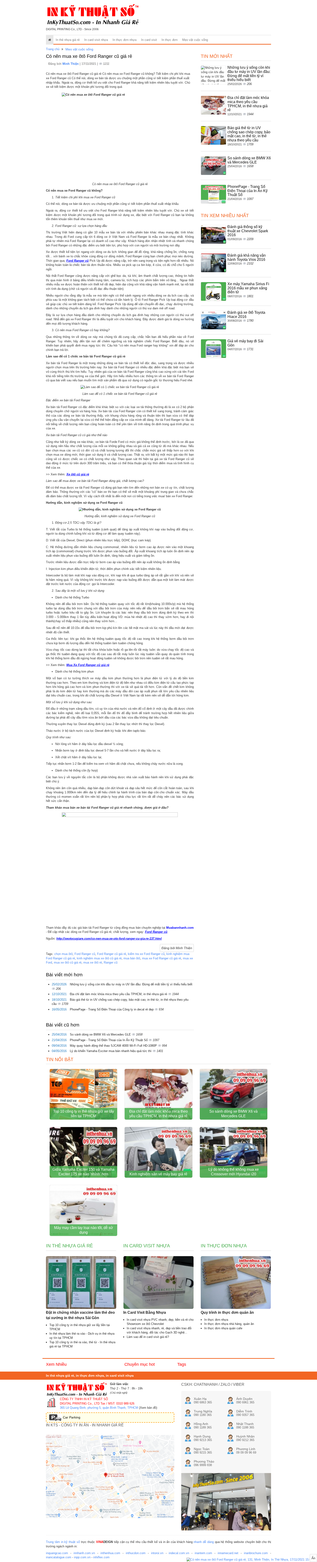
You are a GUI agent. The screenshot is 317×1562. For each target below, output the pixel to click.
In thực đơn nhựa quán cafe (223, 1328)
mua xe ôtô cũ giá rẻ (67, 962)
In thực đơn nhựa (124, 40)
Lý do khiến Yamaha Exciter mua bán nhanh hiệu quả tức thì (111, 1051)
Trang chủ (52, 49)
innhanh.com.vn (84, 1553)
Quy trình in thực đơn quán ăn (227, 1312)
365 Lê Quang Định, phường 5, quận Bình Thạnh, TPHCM (99, 1407)
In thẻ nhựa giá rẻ (68, 40)
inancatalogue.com (58, 1557)
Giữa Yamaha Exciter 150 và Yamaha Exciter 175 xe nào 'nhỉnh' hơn (83, 1171)
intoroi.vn (157, 1553)
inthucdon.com (136, 1553)
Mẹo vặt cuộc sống (195, 40)
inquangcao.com (57, 1553)
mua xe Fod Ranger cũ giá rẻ (161, 958)
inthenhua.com (110, 1553)
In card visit (149, 40)
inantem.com (203, 1553)
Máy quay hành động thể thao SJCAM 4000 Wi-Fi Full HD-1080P (114, 1045)
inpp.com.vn (82, 1557)
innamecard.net (228, 1553)
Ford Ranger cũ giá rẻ (111, 954)
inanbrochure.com (256, 1553)
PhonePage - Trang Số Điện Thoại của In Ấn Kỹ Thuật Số (109, 1040)
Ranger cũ (110, 962)
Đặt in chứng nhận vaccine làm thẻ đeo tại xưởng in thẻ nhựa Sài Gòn (80, 1315)
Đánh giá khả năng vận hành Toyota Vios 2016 (246, 257)
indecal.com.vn (179, 1553)
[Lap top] (252, 1560)
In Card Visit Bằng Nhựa (144, 1312)
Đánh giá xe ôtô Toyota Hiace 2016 (246, 314)
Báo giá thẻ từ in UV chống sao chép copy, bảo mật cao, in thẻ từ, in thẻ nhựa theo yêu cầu (248, 134)
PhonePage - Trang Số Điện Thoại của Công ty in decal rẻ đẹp (112, 1009)
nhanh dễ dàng (204, 1542)
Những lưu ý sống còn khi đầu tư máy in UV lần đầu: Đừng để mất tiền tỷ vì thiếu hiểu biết (131, 984)
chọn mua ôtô (63, 954)
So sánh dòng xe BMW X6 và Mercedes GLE (101, 1034)
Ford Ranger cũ (77, 260)
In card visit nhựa (96, 40)
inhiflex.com (101, 1557)
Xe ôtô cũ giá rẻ (77, 474)
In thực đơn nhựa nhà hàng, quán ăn (229, 1324)
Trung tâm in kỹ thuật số (63, 1542)
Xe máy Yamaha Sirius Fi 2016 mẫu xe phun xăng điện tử (248, 288)
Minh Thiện (71, 63)
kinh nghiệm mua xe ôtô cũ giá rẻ (99, 958)
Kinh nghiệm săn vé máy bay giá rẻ (158, 1174)
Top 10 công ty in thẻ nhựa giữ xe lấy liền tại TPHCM (83, 1113)
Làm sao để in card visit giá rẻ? (148, 1337)
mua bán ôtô (131, 958)
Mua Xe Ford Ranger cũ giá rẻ (87, 665)
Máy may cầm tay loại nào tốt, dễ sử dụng (83, 1230)
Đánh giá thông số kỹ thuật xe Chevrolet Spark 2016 (247, 231)
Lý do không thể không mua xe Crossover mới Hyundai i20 (233, 1171)
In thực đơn (170, 40)
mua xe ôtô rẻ (92, 962)
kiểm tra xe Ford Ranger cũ (146, 954)
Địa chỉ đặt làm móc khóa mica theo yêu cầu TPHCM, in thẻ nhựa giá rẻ (119, 994)
